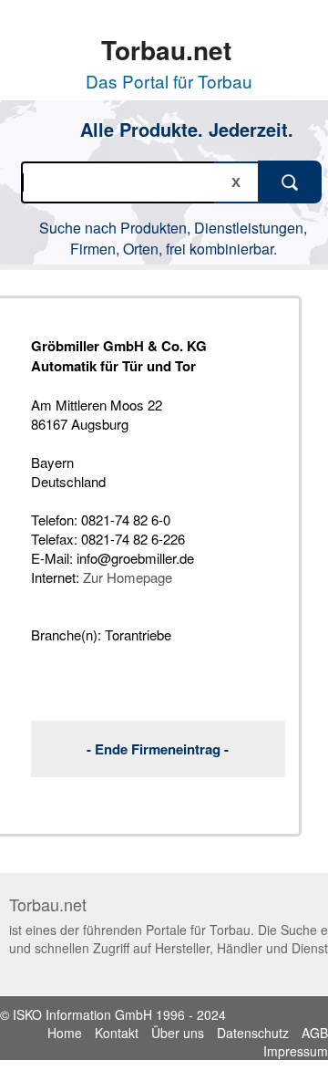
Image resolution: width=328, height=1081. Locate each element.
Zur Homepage (127, 577)
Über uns (177, 1033)
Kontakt (116, 1033)
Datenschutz (253, 1033)
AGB (315, 1033)
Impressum (295, 1051)
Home (64, 1033)
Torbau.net (166, 49)
